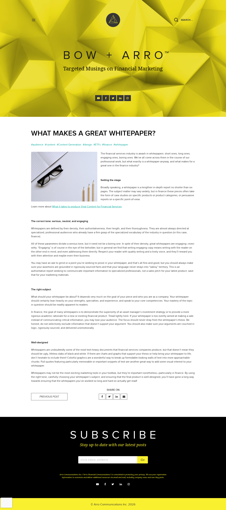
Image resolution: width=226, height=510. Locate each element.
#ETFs (97, 144)
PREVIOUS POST (49, 396)
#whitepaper (120, 144)
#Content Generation (69, 144)
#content (50, 144)
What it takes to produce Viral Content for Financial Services (87, 206)
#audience (37, 144)
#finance (107, 144)
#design (87, 144)
